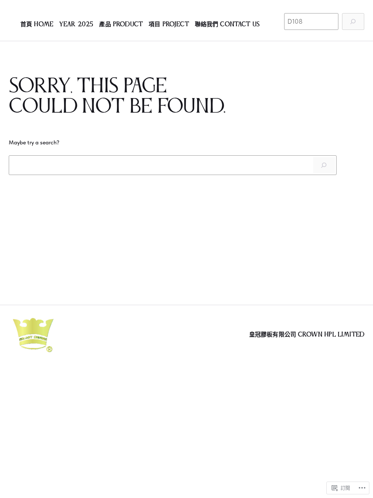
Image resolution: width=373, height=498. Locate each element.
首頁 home (36, 24)
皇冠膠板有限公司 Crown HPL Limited (306, 335)
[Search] (324, 165)
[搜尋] (353, 21)
